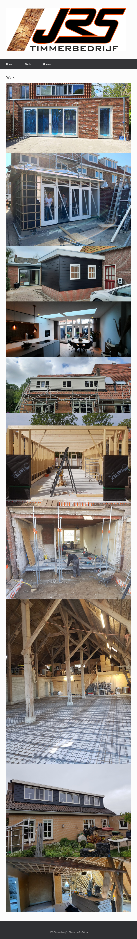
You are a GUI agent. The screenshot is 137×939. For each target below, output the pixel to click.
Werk (28, 64)
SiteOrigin (83, 932)
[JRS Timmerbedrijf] (66, 29)
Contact (47, 64)
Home (9, 64)
